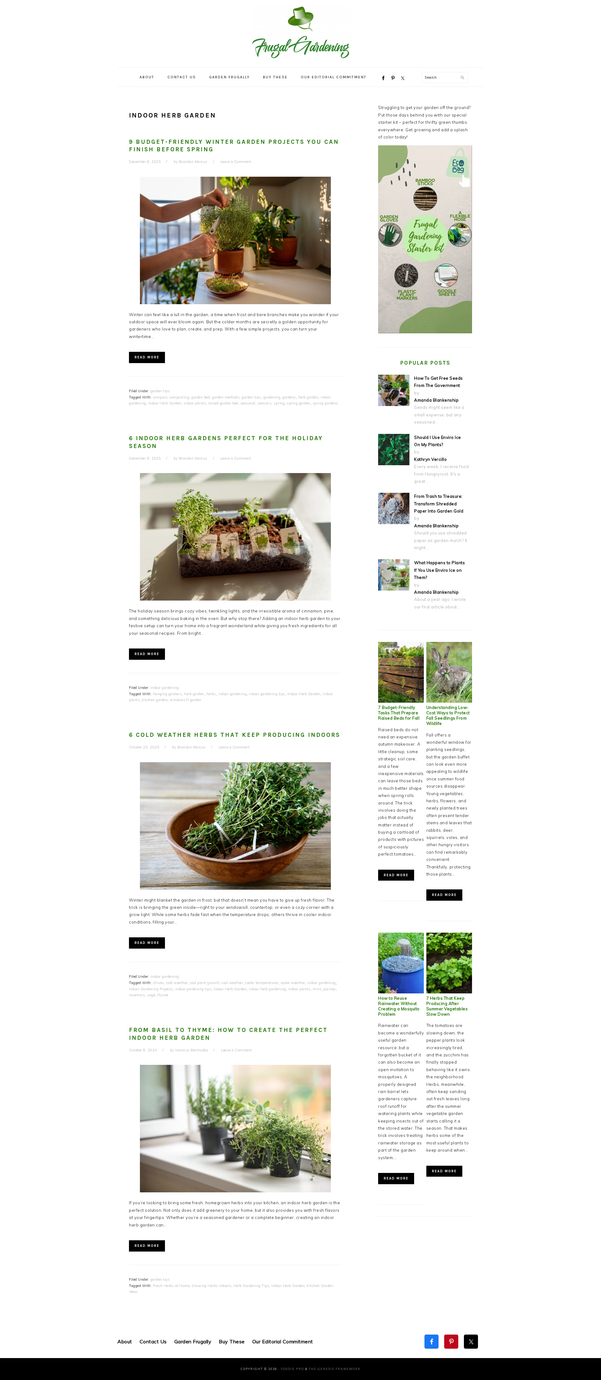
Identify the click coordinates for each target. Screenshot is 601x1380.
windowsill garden (186, 700)
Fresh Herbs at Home (171, 1286)
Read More (147, 357)
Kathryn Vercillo (430, 459)
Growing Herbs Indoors (211, 1286)
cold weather (177, 983)
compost (160, 397)
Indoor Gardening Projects (151, 989)
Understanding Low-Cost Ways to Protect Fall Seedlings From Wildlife (448, 715)
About (124, 1341)
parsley (329, 989)
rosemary (137, 995)
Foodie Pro (292, 1369)
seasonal (247, 403)
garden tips (160, 391)
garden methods (225, 397)
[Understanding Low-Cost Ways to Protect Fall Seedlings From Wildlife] (449, 701)
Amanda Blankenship (436, 400)
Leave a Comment (235, 161)
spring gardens (325, 403)
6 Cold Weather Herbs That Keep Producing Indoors (234, 735)
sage (151, 995)
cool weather (232, 983)
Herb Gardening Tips (252, 1286)
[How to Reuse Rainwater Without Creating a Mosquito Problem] (401, 991)
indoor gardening (165, 687)
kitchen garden (154, 700)
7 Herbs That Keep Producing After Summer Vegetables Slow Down (447, 1006)
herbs (211, 694)
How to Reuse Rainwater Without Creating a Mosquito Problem (399, 1006)
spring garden (299, 403)
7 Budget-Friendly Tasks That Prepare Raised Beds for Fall (398, 713)
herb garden (308, 397)
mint (317, 989)
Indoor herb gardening (267, 989)
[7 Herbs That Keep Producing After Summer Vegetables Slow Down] (449, 991)
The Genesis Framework (335, 1369)
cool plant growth (205, 983)
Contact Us (153, 1341)
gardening (271, 397)
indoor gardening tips (267, 694)
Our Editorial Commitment (282, 1341)
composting (179, 397)
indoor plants (195, 403)
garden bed (200, 397)
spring (279, 403)
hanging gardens (167, 694)
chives (158, 983)
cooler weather (293, 983)
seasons (265, 403)
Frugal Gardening (300, 32)
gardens (289, 397)
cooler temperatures (262, 983)
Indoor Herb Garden (165, 403)
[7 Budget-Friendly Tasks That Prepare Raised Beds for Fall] (401, 701)
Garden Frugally (193, 1341)
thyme (162, 995)
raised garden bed (223, 403)
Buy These (232, 1341)
